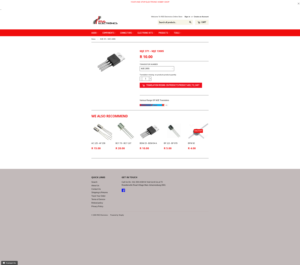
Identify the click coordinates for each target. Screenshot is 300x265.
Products (163, 33)
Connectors (126, 33)
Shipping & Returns (99, 192)
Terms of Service (98, 199)
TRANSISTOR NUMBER (149, 64)
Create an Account (201, 17)
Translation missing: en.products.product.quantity (158, 75)
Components (108, 33)
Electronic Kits (145, 33)
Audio (94, 33)
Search (94, 182)
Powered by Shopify (117, 215)
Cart (203, 22)
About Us (95, 186)
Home (93, 39)
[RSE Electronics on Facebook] (123, 191)
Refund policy (97, 203)
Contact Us (96, 189)
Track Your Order (98, 196)
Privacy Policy (97, 206)
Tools (177, 33)
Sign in (187, 17)
